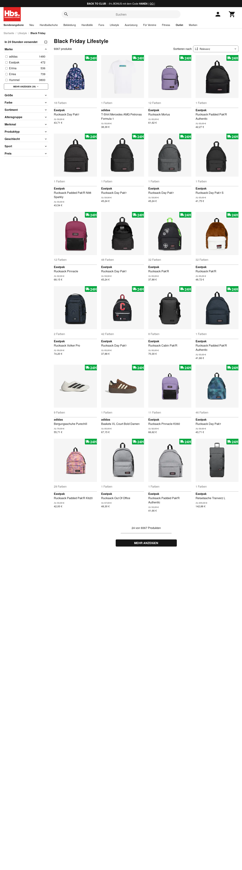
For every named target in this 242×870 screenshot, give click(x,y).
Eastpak (59, 110)
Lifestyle (114, 25)
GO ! (152, 3)
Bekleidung (69, 25)
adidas (105, 110)
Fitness (166, 25)
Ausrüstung (131, 25)
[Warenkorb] (232, 14)
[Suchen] (66, 14)
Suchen (121, 14)
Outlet (179, 25)
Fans (101, 25)
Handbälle (87, 25)
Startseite (9, 33)
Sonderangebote (14, 25)
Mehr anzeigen (146, 543)
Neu (31, 25)
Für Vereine (149, 25)
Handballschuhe (49, 25)
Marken (193, 25)
